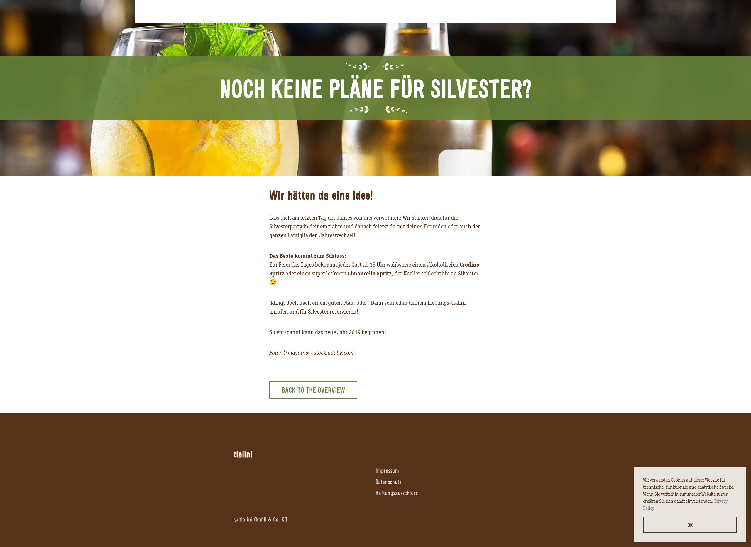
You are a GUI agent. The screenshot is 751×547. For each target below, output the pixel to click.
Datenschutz (389, 481)
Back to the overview (313, 390)
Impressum (387, 470)
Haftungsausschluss (397, 493)
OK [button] (690, 525)
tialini (243, 454)
